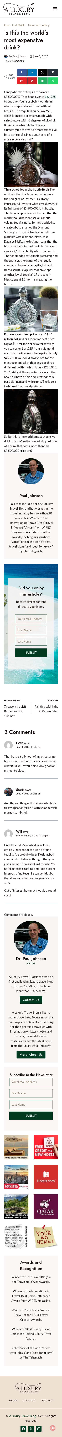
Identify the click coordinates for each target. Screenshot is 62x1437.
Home (13, 1400)
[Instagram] (39, 1429)
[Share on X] (43, 72)
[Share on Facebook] (22, 72)
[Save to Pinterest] (32, 80)
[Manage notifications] (52, 1428)
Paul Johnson (19, 56)
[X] (31, 1429)
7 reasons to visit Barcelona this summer (15, 708)
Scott (20, 790)
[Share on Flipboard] (22, 80)
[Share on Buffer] (53, 72)
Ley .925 (50, 97)
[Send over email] (43, 80)
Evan (19, 743)
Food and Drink (14, 25)
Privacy (47, 1400)
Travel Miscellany (39, 25)
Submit (31, 652)
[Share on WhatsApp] (53, 80)
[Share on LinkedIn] (32, 72)
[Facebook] (23, 1429)
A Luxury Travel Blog (22, 1416)
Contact (29, 1400)
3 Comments (17, 61)
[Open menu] (55, 8)
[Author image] (6, 56)
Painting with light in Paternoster (46, 706)
